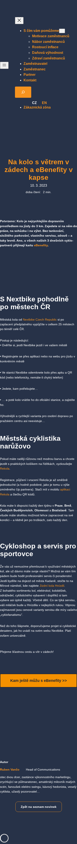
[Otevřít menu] (4, 65)
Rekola (4, 468)
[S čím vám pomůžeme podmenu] (62, 31)
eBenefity (41, 245)
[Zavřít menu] (19, 20)
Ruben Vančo (9, 769)
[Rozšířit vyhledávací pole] (23, 92)
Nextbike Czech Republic (40, 319)
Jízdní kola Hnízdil (52, 585)
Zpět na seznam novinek (38, 806)
